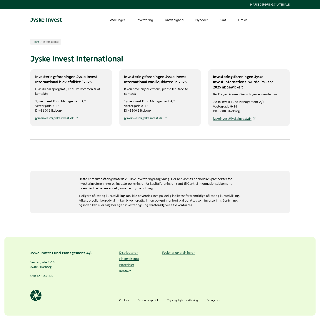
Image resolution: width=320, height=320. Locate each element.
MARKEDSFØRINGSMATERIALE (270, 4)
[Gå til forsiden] (46, 20)
